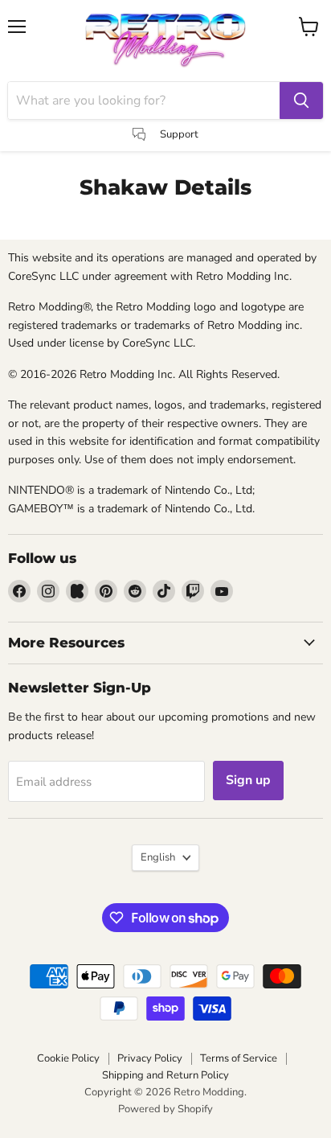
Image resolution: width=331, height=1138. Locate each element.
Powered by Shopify (165, 1109)
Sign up (248, 780)
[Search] (301, 100)
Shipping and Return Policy (165, 1075)
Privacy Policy (149, 1058)
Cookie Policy (68, 1058)
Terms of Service (238, 1058)
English (158, 857)
